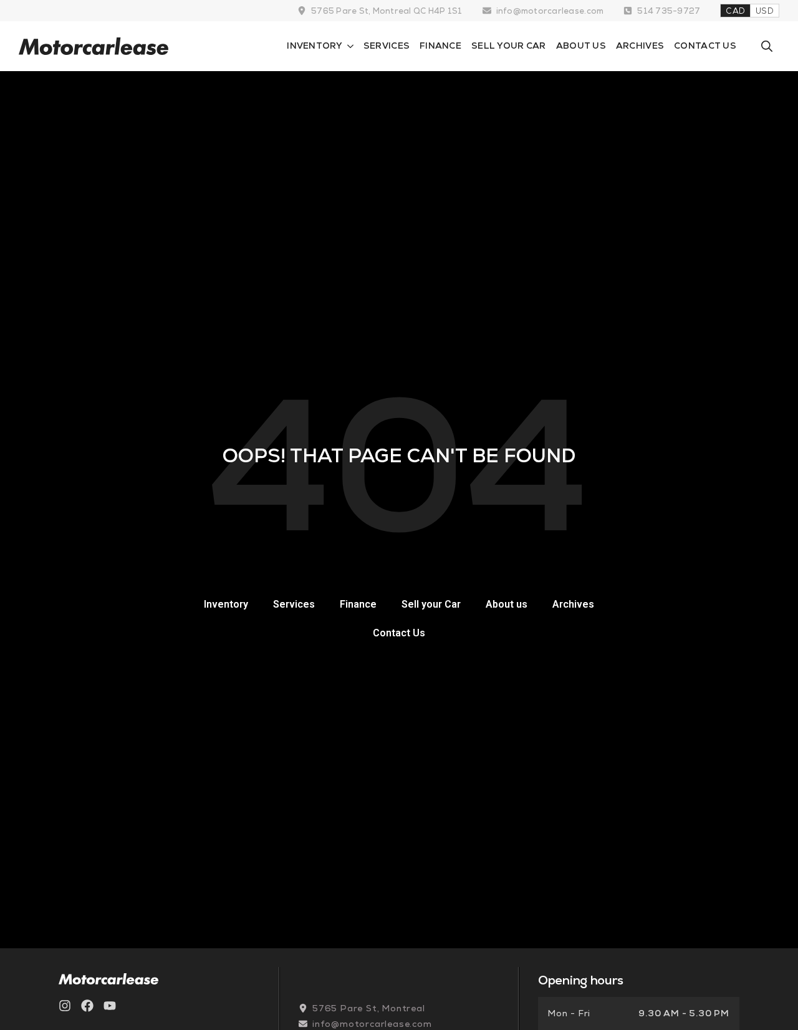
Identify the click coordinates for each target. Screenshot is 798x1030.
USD (765, 11)
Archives (640, 45)
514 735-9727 (668, 10)
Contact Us (705, 45)
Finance (440, 45)
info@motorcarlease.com (550, 10)
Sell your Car (508, 45)
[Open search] (766, 46)
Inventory (314, 45)
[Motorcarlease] (93, 46)
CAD (735, 11)
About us (581, 45)
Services (386, 45)
